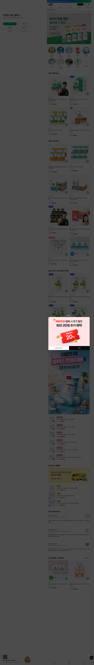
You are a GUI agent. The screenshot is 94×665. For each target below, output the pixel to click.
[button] (67, 315)
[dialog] (69, 332)
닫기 (79, 348)
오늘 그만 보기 (58, 348)
